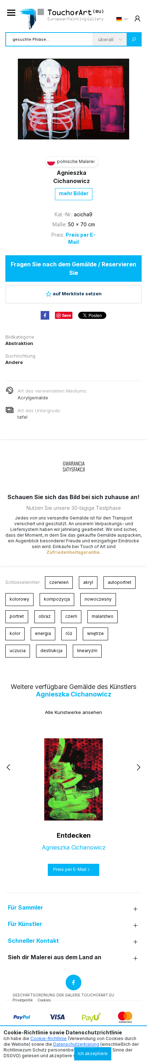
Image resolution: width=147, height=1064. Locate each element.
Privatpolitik (22, 1000)
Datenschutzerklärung (76, 1044)
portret (17, 616)
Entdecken (74, 835)
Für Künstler (25, 924)
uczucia (18, 650)
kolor (15, 633)
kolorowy (19, 599)
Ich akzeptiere (93, 1053)
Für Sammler (25, 907)
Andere (14, 362)
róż (69, 633)
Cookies (44, 1000)
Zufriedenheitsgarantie (73, 552)
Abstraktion (19, 343)
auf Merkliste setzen (77, 293)
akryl (88, 582)
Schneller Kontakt (33, 940)
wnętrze (95, 633)
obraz (45, 616)
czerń (71, 616)
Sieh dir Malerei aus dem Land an (54, 957)
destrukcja (51, 650)
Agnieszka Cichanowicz (73, 694)
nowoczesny (98, 599)
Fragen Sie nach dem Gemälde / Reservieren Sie (73, 268)
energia (43, 633)
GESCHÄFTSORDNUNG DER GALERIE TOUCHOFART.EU (63, 995)
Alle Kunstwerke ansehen (73, 712)
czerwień (59, 582)
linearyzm (87, 650)
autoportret (119, 582)
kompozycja (57, 599)
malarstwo (102, 616)
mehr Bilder (73, 193)
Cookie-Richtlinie (48, 1038)
